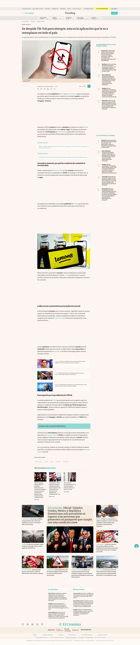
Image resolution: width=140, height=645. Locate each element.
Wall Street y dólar (38, 8)
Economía (47, 8)
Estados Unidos (40, 21)
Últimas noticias (26, 8)
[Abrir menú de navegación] (23, 13)
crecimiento (57, 351)
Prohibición (65, 461)
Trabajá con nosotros (102, 634)
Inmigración (55, 8)
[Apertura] (51, 630)
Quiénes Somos (72, 634)
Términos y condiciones (71, 637)
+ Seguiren (82, 86)
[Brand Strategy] (68, 630)
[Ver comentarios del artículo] (54, 89)
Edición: (113, 8)
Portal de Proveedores (87, 634)
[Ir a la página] (29, 13)
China (86, 127)
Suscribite (61, 634)
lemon (51, 461)
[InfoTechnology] (86, 630)
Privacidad (81, 637)
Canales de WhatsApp (48, 634)
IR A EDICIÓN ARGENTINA (102, 8)
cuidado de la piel (60, 318)
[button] (136, 546)
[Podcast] (75, 630)
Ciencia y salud (77, 8)
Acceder (114, 13)
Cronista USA (25, 21)
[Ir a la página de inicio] (70, 624)
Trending (32, 21)
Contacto (35, 634)
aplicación (58, 461)
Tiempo (69, 8)
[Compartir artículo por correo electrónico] (51, 89)
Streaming (62, 8)
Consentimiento (89, 637)
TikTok (62, 94)
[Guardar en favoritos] (89, 86)
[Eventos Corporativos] (59, 630)
